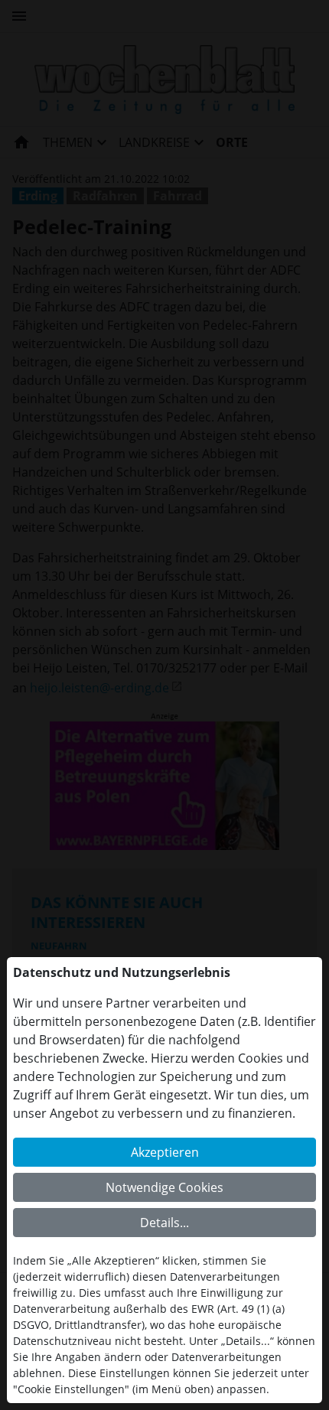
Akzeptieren (165, 1152)
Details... (164, 1222)
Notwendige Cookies (164, 1187)
